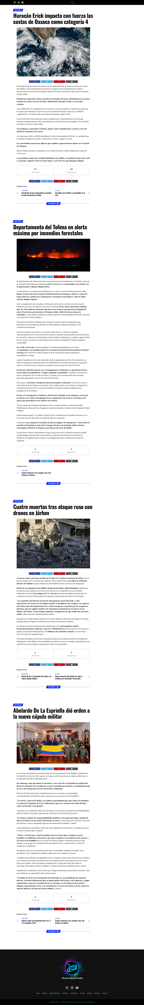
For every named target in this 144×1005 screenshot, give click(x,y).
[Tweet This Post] (47, 81)
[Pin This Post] (59, 81)
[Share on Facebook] (34, 81)
